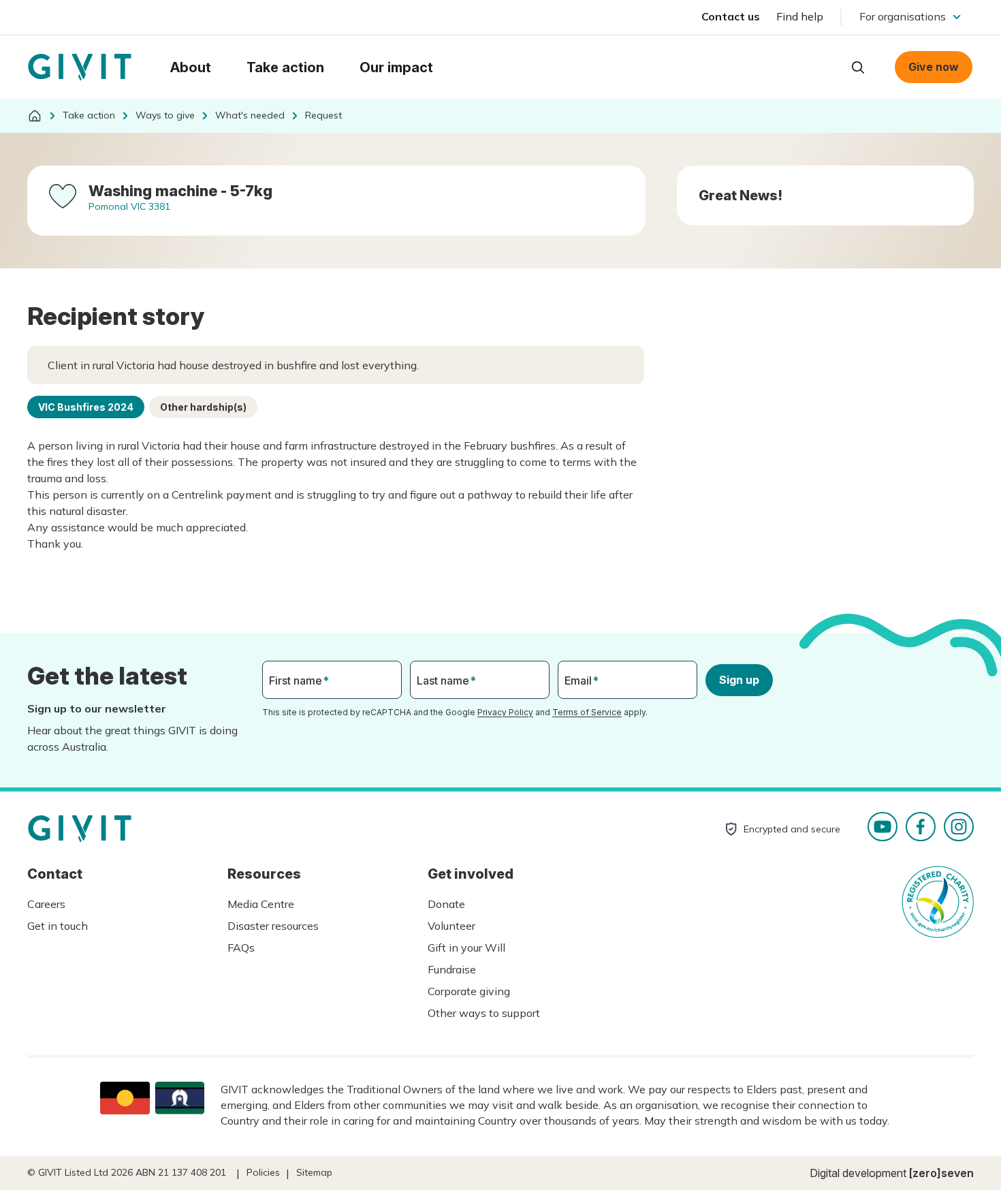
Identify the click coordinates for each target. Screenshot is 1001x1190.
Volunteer (451, 926)
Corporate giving (469, 991)
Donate (446, 904)
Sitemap (314, 1172)
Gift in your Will (466, 947)
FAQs (241, 947)
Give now (933, 67)
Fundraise (452, 969)
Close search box (824, 66)
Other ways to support (484, 1013)
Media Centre (260, 904)
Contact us (730, 16)
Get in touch (57, 926)
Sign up (739, 680)
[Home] (34, 115)
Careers (46, 904)
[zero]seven (941, 1173)
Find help (799, 16)
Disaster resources (273, 926)
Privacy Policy (505, 712)
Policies (263, 1172)
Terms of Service (587, 712)
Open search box (858, 67)
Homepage (79, 67)
